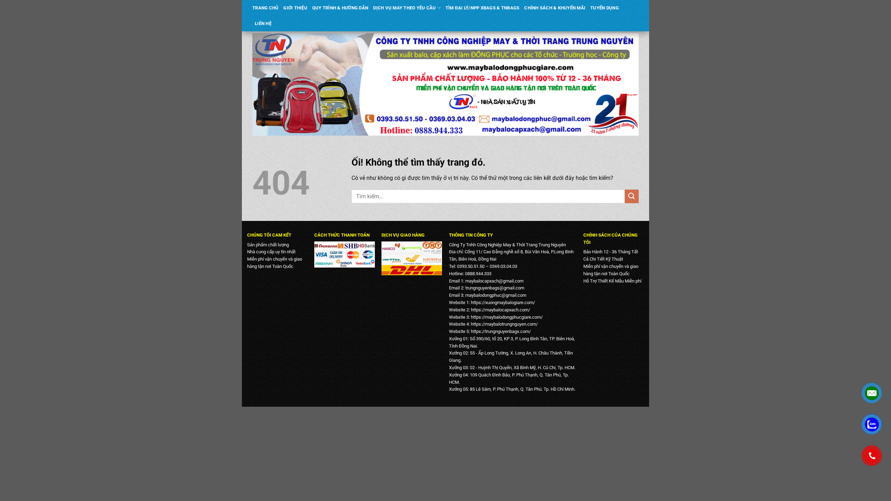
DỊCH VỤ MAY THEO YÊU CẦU (404, 7)
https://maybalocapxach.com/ (500, 309)
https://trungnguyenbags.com (500, 331)
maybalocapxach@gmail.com (494, 281)
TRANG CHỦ (265, 7)
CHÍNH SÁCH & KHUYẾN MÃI (554, 7)
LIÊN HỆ (263, 23)
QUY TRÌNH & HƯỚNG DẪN (340, 7)
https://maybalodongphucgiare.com (506, 317)
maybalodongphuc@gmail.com (495, 295)
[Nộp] (632, 196)
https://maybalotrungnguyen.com (503, 324)
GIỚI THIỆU (295, 7)
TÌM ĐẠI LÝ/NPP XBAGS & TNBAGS (482, 7)
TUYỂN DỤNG (604, 7)
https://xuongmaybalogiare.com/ (503, 302)
